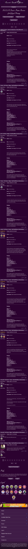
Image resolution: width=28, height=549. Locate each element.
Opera (19, 546)
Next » (12, 26)
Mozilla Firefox (16, 546)
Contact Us (3, 540)
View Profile (3, 93)
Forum (2, 523)
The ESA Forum (8, 10)
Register (10, 478)
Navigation (14, 7)
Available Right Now (5, 517)
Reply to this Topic (20, 17)
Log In (17, 478)
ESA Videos (4, 527)
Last (15, 26)
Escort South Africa (14, 543)
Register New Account (6, 533)
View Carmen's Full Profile (16, 244)
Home (2, 510)
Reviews (3, 520)
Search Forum (14, 20)
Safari (12, 546)
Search (3, 536)
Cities (2, 514)
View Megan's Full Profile (16, 45)
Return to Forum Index (8, 17)
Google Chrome (9, 546)
